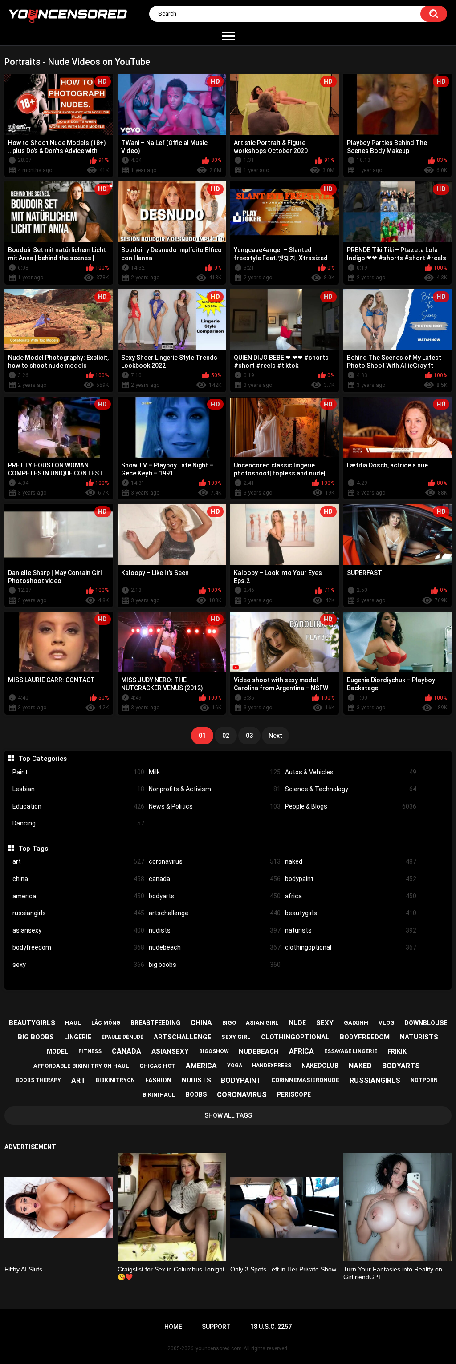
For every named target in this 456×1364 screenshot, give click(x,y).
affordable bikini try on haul (81, 1065)
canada (215, 878)
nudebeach (215, 947)
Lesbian (78, 789)
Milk (215, 772)
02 (225, 735)
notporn (424, 1080)
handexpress (271, 1065)
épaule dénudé (122, 1037)
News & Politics (215, 806)
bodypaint (351, 878)
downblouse (425, 1022)
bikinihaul (158, 1094)
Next (275, 735)
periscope (294, 1094)
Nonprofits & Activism (215, 789)
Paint (78, 772)
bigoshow (214, 1051)
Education (78, 806)
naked (351, 861)
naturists (351, 930)
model (57, 1051)
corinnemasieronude (305, 1080)
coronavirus (215, 861)
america (78, 896)
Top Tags (33, 849)
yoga (234, 1065)
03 (249, 735)
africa (351, 896)
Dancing (78, 823)
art (78, 861)
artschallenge (215, 913)
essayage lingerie (350, 1051)
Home (173, 1326)
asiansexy (78, 930)
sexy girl (236, 1037)
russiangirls (78, 913)
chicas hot (157, 1065)
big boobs (215, 964)
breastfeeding (155, 1022)
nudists (215, 930)
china (78, 878)
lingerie (77, 1037)
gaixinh (356, 1022)
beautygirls (351, 913)
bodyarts (215, 896)
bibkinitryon (115, 1080)
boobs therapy (38, 1080)
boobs (196, 1094)
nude (297, 1022)
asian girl (262, 1022)
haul (73, 1022)
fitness (90, 1051)
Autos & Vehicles (351, 772)
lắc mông (105, 1023)
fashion (158, 1080)
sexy (78, 964)
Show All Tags (228, 1115)
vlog (387, 1022)
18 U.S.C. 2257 (271, 1326)
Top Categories (42, 759)
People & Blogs (351, 806)
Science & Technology (351, 789)
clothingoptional (351, 947)
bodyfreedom (78, 947)
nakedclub (319, 1065)
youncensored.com (218, 1348)
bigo (229, 1022)
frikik (397, 1051)
